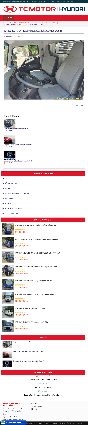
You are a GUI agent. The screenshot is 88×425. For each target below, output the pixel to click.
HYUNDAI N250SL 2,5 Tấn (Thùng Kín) (30, 308)
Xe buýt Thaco (7, 199)
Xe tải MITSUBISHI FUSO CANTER (16, 194)
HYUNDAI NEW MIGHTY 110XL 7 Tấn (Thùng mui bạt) (35, 294)
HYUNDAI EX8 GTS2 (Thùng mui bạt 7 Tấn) (31, 322)
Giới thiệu (34, 403)
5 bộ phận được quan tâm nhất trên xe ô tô (18, 145)
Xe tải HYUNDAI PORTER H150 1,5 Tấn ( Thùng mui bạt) (36, 239)
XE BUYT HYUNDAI (10, 214)
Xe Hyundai (6, 189)
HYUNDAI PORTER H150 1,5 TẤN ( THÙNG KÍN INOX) (35, 225)
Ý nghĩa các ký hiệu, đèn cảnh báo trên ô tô (18, 161)
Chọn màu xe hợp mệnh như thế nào (16, 128)
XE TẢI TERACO (8, 204)
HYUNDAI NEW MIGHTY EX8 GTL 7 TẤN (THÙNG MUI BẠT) (36, 23)
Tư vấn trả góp (36, 406)
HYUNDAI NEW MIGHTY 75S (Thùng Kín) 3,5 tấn (33, 281)
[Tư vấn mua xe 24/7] (43, 376)
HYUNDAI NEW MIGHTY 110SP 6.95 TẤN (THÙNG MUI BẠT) (37, 253)
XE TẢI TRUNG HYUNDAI (12, 209)
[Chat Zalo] (43, 383)
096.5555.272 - (37, 1)
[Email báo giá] (43, 391)
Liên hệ (34, 409)
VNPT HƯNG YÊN (78, 423)
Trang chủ (8, 23)
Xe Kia (4, 179)
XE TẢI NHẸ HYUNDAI (11, 184)
